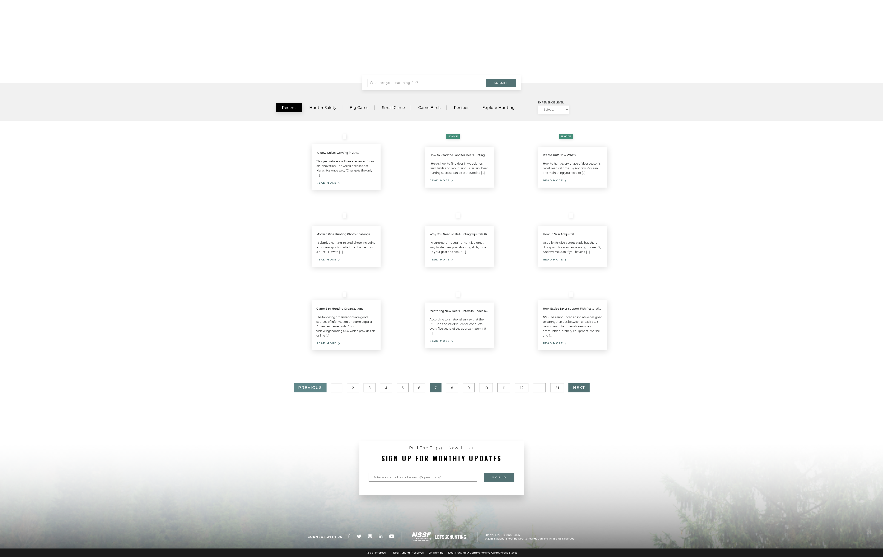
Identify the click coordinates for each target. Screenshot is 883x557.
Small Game (393, 108)
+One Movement (545, 18)
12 (522, 388)
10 (486, 388)
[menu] (291, 17)
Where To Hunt (585, 17)
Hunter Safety (323, 108)
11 (503, 388)
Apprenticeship (504, 17)
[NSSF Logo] (442, 537)
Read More (327, 182)
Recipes (462, 108)
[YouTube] (395, 536)
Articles (451, 58)
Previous (310, 388)
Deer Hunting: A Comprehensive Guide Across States (482, 552)
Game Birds (429, 108)
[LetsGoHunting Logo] (353, 17)
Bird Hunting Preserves (408, 552)
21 (557, 388)
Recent (289, 108)
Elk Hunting (436, 552)
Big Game (359, 108)
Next (579, 388)
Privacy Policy (511, 535)
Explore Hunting (498, 108)
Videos (430, 58)
